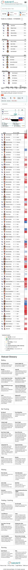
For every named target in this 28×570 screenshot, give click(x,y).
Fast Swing (10, 342)
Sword (9, 343)
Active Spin (3, 483)
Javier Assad (14, 80)
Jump (16, 513)
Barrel (10, 338)
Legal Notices (19, 565)
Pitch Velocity (4, 473)
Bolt (16, 551)
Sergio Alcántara (9, 142)
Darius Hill (8, 137)
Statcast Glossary (9, 356)
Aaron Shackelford (9, 179)
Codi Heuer (12, 57)
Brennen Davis (8, 144)
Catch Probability (5, 536)
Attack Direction (18, 432)
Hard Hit (9, 337)
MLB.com (25, 565)
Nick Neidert (14, 83)
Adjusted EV (17, 395)
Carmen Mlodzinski (13, 62)
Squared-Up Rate (19, 444)
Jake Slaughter (9, 134)
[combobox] (14, 8)
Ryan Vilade (13, 44)
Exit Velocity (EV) (5, 363)
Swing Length (4, 422)
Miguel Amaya (13, 28)
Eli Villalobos (14, 78)
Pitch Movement (18, 473)
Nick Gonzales (8, 162)
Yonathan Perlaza (9, 149)
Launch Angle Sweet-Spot (6, 378)
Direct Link (4, 100)
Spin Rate (17, 483)
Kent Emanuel (15, 73)
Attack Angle (18, 422)
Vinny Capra (8, 177)
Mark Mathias (8, 152)
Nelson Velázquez (14, 46)
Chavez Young (8, 174)
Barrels (2, 369)
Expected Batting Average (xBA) (7, 386)
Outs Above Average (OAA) (5, 524)
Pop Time (3, 503)
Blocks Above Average (20, 536)
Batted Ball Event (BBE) (20, 378)
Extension (3, 490)
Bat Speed (3, 412)
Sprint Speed (4, 551)
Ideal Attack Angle (5, 432)
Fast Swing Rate (18, 412)
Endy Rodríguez (13, 51)
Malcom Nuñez (13, 33)
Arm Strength (18, 503)
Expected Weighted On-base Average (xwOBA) (20, 386)
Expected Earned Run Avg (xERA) (21, 491)
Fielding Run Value (19, 523)
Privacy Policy (11, 565)
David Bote (13, 25)
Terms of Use (3, 565)
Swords (16, 457)
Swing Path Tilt (4, 444)
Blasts (2, 457)
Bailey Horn (14, 75)
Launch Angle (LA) (19, 363)
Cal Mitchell (8, 154)
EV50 (2, 395)
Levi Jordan (13, 48)
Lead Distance (4, 513)
